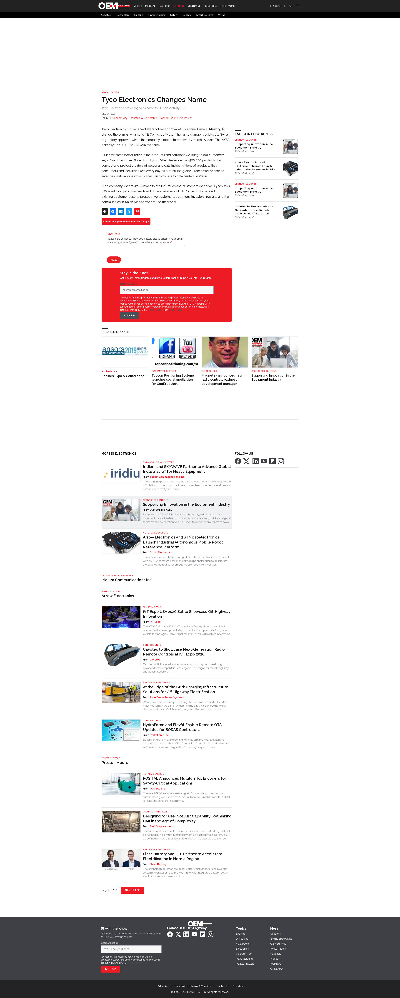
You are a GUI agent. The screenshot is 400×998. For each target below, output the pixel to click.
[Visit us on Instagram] (281, 460)
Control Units (152, 645)
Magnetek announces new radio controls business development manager (222, 380)
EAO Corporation (160, 826)
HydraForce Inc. (159, 735)
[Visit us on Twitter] (246, 460)
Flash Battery (158, 864)
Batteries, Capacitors (156, 682)
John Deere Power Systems (167, 697)
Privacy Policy (175, 310)
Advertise (163, 986)
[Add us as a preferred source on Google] (137, 211)
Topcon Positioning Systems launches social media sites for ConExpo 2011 (173, 380)
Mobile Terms (154, 310)
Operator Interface (155, 812)
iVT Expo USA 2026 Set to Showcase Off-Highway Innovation (186, 614)
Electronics (110, 91)
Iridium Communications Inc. (167, 476)
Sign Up (129, 315)
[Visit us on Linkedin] (255, 460)
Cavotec (155, 659)
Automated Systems (164, 371)
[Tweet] (129, 211)
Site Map (237, 986)
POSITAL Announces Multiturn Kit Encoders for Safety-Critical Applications (184, 780)
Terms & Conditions (202, 986)
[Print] (105, 211)
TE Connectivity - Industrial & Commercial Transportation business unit (150, 118)
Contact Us (222, 986)
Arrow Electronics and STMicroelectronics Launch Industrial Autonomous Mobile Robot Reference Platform (255, 166)
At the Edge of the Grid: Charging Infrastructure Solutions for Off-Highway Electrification (185, 689)
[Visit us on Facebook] (238, 460)
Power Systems (111, 758)
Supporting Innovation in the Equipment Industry (254, 145)
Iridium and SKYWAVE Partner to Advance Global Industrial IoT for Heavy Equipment (187, 469)
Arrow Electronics (161, 552)
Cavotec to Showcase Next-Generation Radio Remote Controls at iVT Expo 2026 (254, 210)
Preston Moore (115, 762)
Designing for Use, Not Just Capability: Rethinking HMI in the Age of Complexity (187, 818)
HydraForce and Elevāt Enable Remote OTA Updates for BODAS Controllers (182, 727)
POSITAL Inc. (157, 788)
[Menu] (298, 6)
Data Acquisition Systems (158, 462)
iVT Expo (155, 621)
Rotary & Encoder (154, 774)
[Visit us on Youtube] (264, 460)
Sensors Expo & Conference (123, 376)
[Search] (290, 6)
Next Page (132, 890)
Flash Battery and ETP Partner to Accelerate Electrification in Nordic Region (182, 856)
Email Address (129, 284)
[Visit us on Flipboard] (272, 460)
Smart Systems (111, 591)
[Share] (113, 211)
